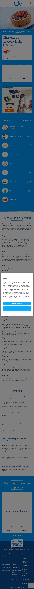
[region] (17, 294)
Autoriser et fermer (17, 307)
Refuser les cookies (17, 303)
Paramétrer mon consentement (17, 312)
